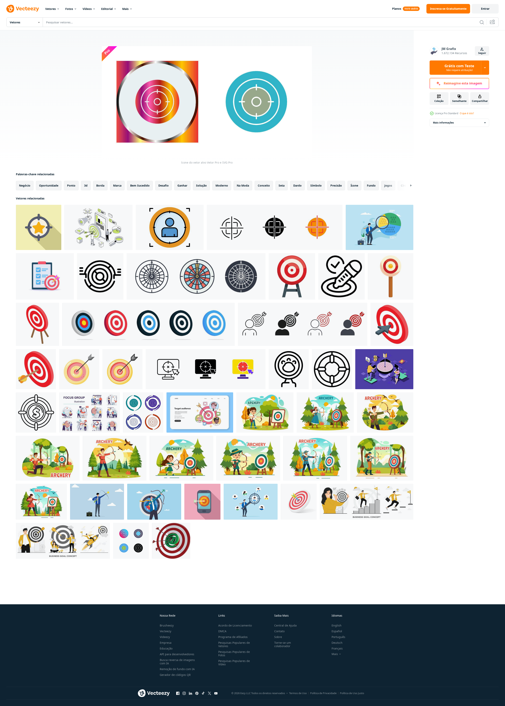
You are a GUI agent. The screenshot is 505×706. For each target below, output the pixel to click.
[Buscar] (481, 22)
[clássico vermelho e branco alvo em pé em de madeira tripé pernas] (37, 324)
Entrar (485, 9)
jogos (388, 185)
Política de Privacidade (323, 693)
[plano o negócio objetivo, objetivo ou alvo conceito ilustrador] (366, 502)
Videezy (165, 637)
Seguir (482, 53)
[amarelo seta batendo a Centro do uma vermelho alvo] (36, 369)
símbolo (316, 185)
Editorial (107, 9)
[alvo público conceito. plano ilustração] (199, 412)
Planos (396, 9)
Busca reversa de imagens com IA (177, 661)
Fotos (69, 9)
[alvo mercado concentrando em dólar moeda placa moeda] (36, 412)
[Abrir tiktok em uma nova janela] (203, 693)
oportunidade (48, 185)
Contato (279, 631)
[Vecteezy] (22, 9)
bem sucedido (140, 185)
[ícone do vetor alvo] (143, 412)
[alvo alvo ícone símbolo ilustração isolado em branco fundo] (196, 276)
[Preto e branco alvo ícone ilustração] (332, 369)
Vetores (50, 9)
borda (100, 185)
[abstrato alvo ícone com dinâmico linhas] (100, 276)
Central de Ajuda (285, 625)
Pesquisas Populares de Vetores (234, 644)
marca (117, 185)
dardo (297, 185)
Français (337, 648)
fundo (371, 185)
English (336, 625)
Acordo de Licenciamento (235, 625)
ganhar (182, 185)
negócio (24, 185)
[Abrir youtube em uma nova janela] (215, 693)
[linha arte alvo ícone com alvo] (289, 369)
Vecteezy (165, 631)
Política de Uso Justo (352, 693)
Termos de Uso (298, 693)
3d (86, 185)
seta (282, 185)
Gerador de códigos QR (175, 675)
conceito (264, 185)
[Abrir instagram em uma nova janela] (184, 693)
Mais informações (443, 122)
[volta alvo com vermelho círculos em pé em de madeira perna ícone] (390, 276)
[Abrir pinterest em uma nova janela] (196, 693)
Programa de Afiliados (233, 637)
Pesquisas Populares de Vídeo (234, 662)
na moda (243, 185)
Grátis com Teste (459, 67)
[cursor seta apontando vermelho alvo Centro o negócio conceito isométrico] (391, 324)
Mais (125, 9)
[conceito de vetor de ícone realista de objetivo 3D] (45, 276)
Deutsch (337, 643)
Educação (166, 648)
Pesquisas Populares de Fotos (234, 653)
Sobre (278, 637)
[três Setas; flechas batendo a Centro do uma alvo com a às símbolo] (171, 541)
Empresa (165, 643)
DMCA (222, 631)
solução (201, 185)
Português (338, 637)
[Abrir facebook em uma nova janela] (177, 693)
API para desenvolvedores (177, 654)
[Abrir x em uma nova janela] (209, 693)
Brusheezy (167, 625)
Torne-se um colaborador (282, 644)
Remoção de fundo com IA (177, 669)
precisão (336, 185)
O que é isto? (467, 113)
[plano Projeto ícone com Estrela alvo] (38, 227)
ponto (71, 185)
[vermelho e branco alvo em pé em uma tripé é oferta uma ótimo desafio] (292, 276)
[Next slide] (407, 185)
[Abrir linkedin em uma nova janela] (190, 693)
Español (337, 631)
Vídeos (87, 9)
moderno (221, 185)
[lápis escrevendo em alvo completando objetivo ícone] (341, 276)
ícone (354, 185)
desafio (163, 185)
